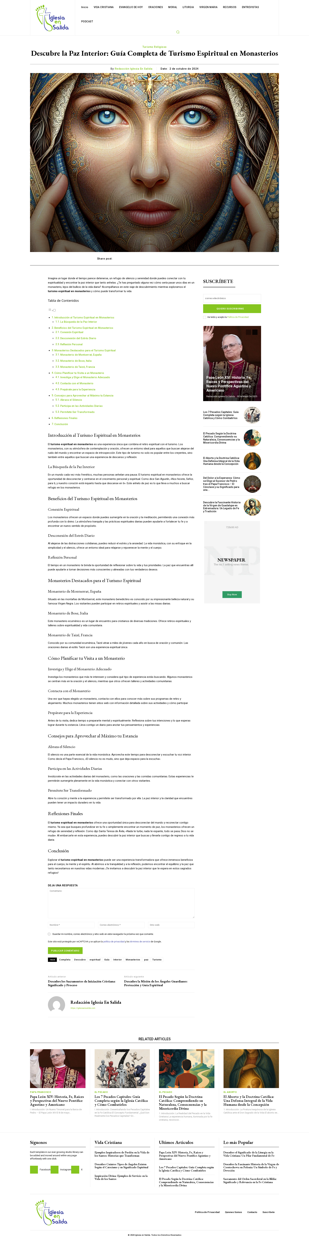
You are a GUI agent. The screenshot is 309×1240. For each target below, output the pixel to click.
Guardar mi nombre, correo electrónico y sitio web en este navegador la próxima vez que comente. (103, 934)
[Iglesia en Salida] (52, 18)
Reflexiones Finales (65, 418)
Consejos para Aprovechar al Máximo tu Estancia (83, 395)
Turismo (157, 959)
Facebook (45, 1169)
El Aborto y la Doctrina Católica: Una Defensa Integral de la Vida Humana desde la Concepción (221, 461)
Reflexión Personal (71, 344)
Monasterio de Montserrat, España (81, 354)
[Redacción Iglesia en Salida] (56, 1004)
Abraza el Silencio (71, 399)
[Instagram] (54, 1170)
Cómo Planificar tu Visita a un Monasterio (79, 373)
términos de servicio (140, 941)
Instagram (65, 1169)
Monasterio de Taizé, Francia (77, 366)
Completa (64, 959)
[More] (208, 258)
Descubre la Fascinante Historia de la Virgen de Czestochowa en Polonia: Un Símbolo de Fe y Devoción (251, 1167)
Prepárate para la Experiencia (77, 389)
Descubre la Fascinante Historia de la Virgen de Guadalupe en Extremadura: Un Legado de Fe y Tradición (222, 507)
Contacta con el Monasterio (76, 383)
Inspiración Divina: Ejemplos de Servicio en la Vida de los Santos (121, 1177)
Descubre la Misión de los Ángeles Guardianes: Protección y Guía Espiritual (156, 983)
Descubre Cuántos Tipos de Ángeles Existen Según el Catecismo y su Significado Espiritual (121, 1165)
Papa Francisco (40, 1092)
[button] (177, 31)
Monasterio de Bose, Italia (76, 360)
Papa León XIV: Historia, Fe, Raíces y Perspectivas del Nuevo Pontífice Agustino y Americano (228, 384)
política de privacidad (113, 941)
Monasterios (133, 959)
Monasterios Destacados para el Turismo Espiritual (85, 350)
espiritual (95, 959)
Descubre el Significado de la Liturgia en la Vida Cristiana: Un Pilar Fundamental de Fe (248, 1154)
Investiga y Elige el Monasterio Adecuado (85, 377)
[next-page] (255, 332)
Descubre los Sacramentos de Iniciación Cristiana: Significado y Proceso (82, 983)
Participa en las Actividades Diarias (81, 406)
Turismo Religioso (154, 47)
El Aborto (230, 1092)
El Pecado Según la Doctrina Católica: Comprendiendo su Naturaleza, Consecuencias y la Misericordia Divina (221, 438)
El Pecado (101, 1092)
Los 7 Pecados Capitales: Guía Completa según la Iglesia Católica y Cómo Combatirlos (221, 415)
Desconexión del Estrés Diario (78, 338)
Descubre (80, 959)
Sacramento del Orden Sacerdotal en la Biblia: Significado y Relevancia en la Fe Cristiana (250, 1180)
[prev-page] (248, 332)
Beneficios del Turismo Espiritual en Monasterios (83, 327)
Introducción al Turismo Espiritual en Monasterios (84, 317)
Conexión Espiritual (71, 332)
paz (146, 959)
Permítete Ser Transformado (77, 412)
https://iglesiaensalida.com (82, 1008)
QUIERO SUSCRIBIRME (230, 308)
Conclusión (61, 424)
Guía (106, 959)
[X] (75, 1170)
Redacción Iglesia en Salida (134, 68)
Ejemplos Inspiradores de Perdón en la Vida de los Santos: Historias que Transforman (122, 1154)
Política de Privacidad (238, 317)
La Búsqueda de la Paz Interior (78, 321)
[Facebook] (34, 1170)
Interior (117, 959)
